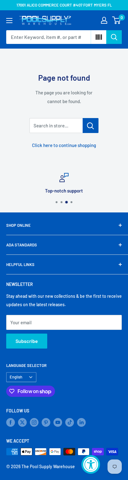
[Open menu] (9, 20)
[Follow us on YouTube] (57, 422)
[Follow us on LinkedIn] (81, 422)
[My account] (104, 20)
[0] (117, 20)
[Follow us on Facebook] (10, 422)
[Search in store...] (90, 125)
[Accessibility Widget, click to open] (90, 464)
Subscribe (27, 341)
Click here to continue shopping (64, 145)
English (16, 376)
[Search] (114, 37)
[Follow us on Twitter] (22, 422)
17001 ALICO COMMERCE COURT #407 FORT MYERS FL (64, 4)
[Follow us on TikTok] (69, 422)
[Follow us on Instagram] (34, 422)
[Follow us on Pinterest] (46, 422)
